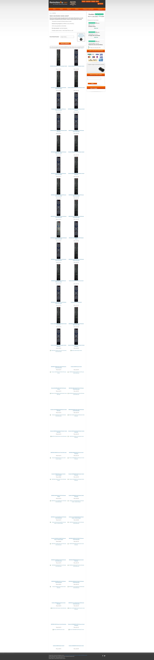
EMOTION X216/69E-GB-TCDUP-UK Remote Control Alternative (76, 324)
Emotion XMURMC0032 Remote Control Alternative (58, 603)
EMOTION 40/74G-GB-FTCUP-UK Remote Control (58, 66)
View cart (101, 3)
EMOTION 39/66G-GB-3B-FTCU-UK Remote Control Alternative (76, 389)
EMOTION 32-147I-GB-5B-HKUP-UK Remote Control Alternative (58, 260)
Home (54, 9)
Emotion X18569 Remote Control (58, 645)
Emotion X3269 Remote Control (76, 366)
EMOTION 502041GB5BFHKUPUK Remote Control (76, 238)
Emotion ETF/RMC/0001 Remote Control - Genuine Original (59, 475)
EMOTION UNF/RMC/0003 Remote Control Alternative (76, 453)
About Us (69, 9)
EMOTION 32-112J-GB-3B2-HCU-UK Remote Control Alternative (58, 517)
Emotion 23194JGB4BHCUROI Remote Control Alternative (59, 410)
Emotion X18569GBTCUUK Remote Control (76, 645)
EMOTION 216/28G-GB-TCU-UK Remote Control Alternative (76, 110)
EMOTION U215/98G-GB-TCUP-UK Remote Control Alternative (58, 560)
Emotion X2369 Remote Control (76, 302)
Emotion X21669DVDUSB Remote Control (76, 280)
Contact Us (100, 9)
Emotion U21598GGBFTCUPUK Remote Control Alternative (76, 625)
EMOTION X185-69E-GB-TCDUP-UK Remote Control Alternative (76, 260)
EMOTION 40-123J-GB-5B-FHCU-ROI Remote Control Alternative (76, 603)
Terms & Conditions (78, 655)
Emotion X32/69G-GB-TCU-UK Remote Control (76, 66)
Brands (61, 9)
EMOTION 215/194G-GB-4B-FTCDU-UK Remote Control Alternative (58, 238)
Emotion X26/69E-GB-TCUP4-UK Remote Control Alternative (58, 432)
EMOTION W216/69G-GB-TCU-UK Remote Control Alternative (58, 582)
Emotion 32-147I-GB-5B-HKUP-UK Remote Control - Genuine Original (76, 517)
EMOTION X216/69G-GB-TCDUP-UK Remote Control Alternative (58, 88)
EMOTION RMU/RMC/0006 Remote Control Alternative (76, 560)
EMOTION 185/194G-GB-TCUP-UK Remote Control (58, 496)
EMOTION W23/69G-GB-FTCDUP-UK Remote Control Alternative (58, 153)
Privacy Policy (72, 655)
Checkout (93, 1)
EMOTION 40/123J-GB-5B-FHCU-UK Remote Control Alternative (76, 131)
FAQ (82, 655)
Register (83, 1)
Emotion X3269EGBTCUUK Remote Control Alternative (76, 496)
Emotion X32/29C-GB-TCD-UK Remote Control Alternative (76, 432)
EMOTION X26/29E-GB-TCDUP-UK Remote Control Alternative (76, 539)
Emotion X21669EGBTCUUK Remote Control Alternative (58, 346)
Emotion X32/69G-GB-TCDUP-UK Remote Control (76, 87)
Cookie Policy (67, 655)
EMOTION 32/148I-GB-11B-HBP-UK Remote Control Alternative (58, 174)
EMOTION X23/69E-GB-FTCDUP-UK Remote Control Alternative (76, 582)
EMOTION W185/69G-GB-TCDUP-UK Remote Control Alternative (76, 410)
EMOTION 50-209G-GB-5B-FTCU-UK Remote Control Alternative (58, 303)
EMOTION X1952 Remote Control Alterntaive (58, 624)
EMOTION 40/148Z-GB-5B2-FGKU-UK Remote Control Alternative (58, 217)
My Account (88, 1)
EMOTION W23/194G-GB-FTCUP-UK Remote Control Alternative (76, 217)
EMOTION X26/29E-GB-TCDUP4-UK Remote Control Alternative (76, 195)
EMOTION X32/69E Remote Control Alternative (59, 452)
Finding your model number (88, 9)
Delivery (76, 9)
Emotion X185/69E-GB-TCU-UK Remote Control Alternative (76, 346)
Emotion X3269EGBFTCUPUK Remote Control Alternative (58, 324)
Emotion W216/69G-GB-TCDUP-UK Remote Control (58, 389)
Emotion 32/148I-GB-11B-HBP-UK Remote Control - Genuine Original (58, 539)
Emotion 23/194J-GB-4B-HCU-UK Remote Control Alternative (58, 110)
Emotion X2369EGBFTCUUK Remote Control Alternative (76, 475)
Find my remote (65, 43)
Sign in (97, 1)
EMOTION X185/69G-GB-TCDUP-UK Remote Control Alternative (58, 367)
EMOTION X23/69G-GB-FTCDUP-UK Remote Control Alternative (58, 195)
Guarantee (85, 655)
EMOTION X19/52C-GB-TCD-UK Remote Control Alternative (58, 131)
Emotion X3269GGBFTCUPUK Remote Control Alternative (76, 174)
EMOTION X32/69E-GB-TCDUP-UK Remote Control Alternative (58, 281)
